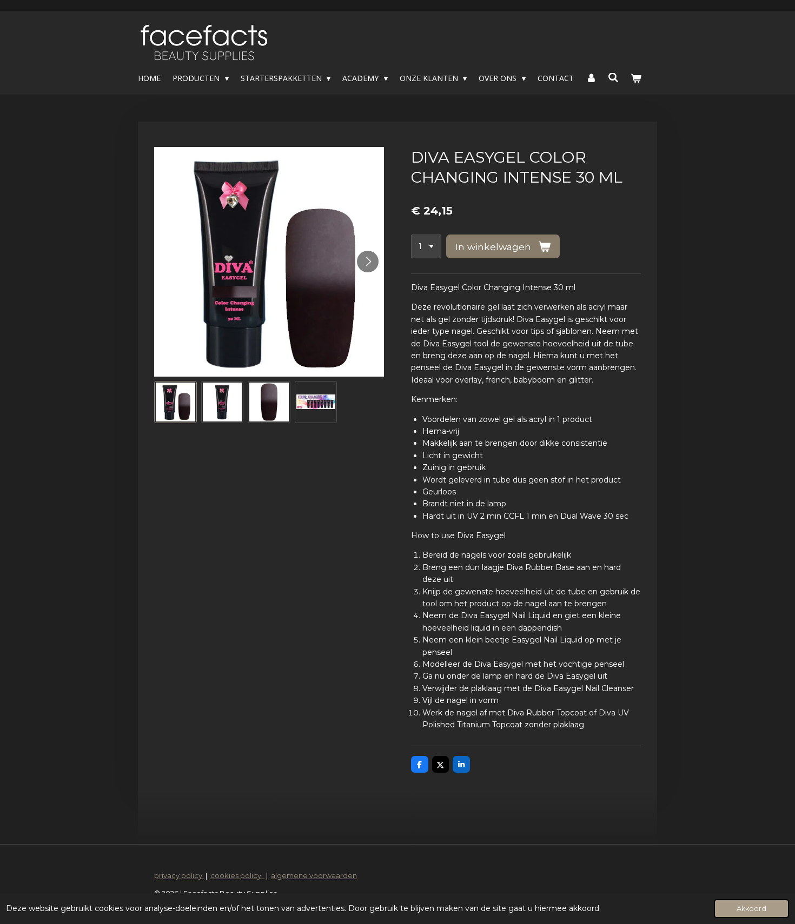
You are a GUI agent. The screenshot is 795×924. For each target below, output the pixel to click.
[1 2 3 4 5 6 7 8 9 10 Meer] (426, 246)
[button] (175, 402)
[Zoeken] (613, 77)
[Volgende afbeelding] (368, 261)
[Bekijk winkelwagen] (636, 78)
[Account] (591, 78)
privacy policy (179, 875)
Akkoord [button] (751, 909)
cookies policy (237, 875)
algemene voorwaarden (314, 875)
